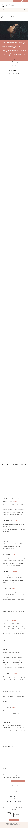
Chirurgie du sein (14, 791)
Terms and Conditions (9, 824)
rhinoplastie (8, 526)
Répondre (15, 501)
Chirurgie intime (14, 796)
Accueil (2, 9)
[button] (26, 5)
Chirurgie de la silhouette (14, 789)
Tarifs (11, 785)
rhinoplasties (21, 575)
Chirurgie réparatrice (14, 798)
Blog (17, 785)
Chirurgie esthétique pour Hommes (14, 801)
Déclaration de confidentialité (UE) (11, 823)
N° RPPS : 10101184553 (18, 824)
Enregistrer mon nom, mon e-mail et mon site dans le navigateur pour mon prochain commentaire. (13, 776)
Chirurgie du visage (13, 9)
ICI (7, 614)
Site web (4, 768)
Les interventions (7, 9)
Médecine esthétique (14, 803)
